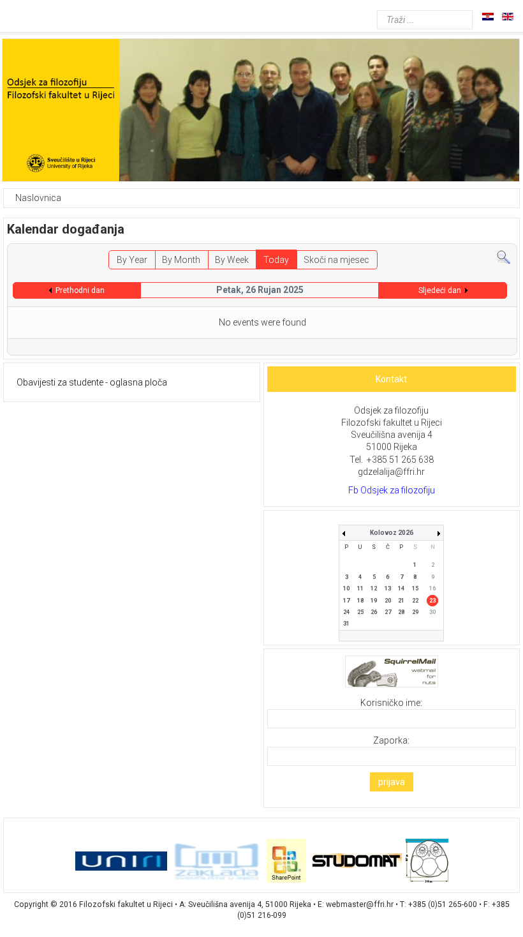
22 (415, 600)
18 (360, 600)
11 (360, 588)
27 (388, 612)
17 (346, 600)
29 (415, 612)
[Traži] (503, 256)
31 (346, 623)
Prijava (391, 782)
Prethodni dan (80, 290)
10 (346, 588)
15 (415, 588)
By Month (181, 260)
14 (401, 588)
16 (432, 588)
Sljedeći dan (439, 290)
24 (346, 612)
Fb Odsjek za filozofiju (391, 490)
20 (388, 600)
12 (374, 588)
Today (276, 260)
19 (374, 600)
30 (432, 612)
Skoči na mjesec (336, 260)
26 (374, 612)
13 (388, 588)
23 (432, 600)
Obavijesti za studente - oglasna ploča (92, 382)
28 (401, 612)
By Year (132, 260)
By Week (232, 260)
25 (360, 612)
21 (401, 600)
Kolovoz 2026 (391, 532)
